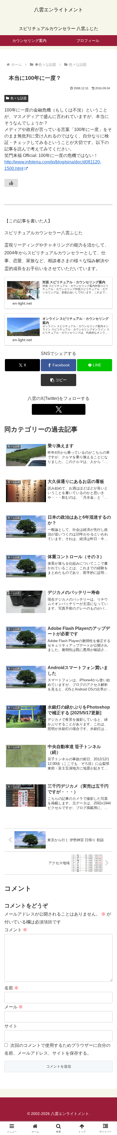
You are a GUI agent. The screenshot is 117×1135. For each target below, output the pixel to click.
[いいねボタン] (11, 183)
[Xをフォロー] (58, 409)
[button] (58, 380)
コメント (15, 929)
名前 (11, 988)
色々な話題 (18, 98)
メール (13, 1007)
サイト (10, 1026)
